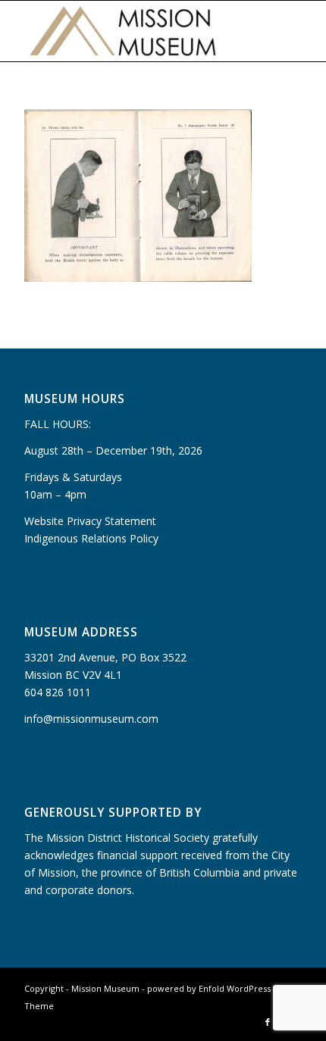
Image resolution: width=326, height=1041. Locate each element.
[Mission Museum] (135, 31)
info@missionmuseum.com (91, 718)
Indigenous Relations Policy (91, 538)
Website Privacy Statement (90, 521)
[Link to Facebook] (267, 1022)
